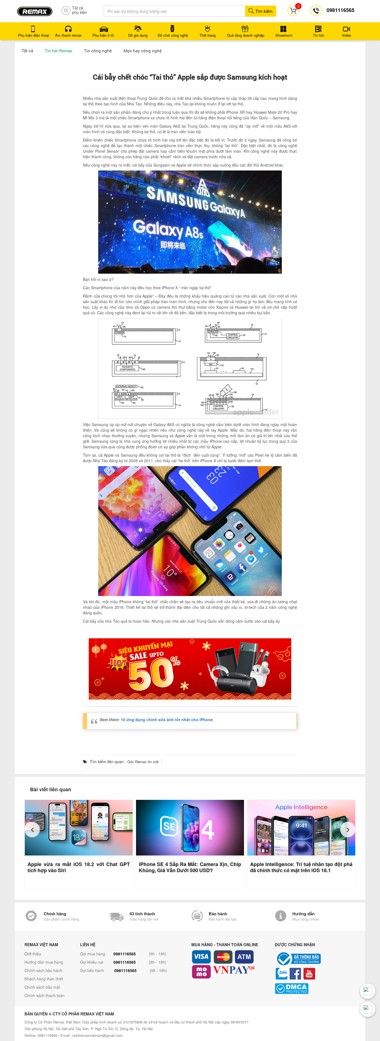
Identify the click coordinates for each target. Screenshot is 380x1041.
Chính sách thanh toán (44, 995)
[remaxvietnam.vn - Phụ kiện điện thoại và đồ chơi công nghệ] (34, 9)
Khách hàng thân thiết (43, 978)
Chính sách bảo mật (42, 987)
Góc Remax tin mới (143, 761)
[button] (32, 829)
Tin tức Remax (58, 50)
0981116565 (124, 953)
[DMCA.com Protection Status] (315, 988)
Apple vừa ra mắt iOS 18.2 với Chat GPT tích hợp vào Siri (79, 867)
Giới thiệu (32, 953)
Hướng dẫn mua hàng (43, 962)
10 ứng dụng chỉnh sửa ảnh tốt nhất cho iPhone (167, 719)
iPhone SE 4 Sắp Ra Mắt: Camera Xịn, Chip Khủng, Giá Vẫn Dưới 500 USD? (190, 867)
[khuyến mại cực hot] (190, 668)
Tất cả (27, 50)
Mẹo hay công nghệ (143, 50)
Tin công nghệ (98, 50)
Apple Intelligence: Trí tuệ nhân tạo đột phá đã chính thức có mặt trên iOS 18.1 (301, 867)
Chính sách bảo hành (43, 970)
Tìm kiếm (263, 11)
